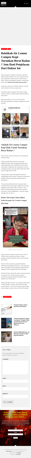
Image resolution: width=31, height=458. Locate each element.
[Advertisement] (15, 26)
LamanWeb (18, 454)
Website (5, 393)
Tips (9, 48)
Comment (6, 359)
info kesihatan (7, 296)
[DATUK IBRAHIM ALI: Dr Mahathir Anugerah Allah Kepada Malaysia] (7, 336)
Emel (15, 432)
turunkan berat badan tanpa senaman (17, 82)
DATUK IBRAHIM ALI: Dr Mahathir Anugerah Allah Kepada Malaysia (22, 333)
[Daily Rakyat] (3, 3)
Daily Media (19, 452)
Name (4, 378)
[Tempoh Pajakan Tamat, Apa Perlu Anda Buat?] (7, 309)
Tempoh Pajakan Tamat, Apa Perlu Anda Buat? (20, 305)
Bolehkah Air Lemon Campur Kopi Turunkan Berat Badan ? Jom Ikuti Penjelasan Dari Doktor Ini (15, 61)
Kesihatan (4, 48)
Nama (15, 428)
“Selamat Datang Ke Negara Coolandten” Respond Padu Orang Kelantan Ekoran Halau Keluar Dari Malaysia (22, 322)
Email (5, 386)
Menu (27, 3)
